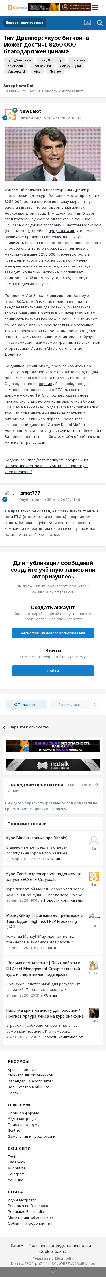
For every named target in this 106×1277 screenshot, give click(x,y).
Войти (53, 671)
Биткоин (52, 858)
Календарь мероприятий (30, 1081)
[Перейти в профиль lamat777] (10, 496)
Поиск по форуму (24, 1124)
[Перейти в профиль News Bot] (10, 114)
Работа (49, 947)
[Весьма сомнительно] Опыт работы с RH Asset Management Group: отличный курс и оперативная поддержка (43, 969)
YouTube (15, 1180)
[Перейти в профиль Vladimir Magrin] (94, 840)
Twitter (14, 1156)
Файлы (14, 1130)
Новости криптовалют (62, 91)
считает (67, 430)
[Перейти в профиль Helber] (94, 918)
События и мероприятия (30, 1223)
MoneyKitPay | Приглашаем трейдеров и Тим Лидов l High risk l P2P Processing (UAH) (44, 921)
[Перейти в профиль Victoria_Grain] (94, 1013)
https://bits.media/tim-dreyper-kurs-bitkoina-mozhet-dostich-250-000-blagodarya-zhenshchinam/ (47, 466)
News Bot (24, 85)
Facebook (16, 1162)
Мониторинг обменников (30, 1075)
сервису (46, 383)
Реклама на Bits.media (28, 1205)
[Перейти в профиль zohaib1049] (93, 965)
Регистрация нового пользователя (53, 633)
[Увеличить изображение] (53, 153)
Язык (16, 1245)
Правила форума (23, 1113)
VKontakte (17, 1168)
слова (83, 395)
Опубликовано (50, 118)
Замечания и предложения (32, 1136)
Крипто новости (22, 1069)
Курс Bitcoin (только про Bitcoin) (37, 838)
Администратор (22, 1200)
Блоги (13, 1093)
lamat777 (29, 493)
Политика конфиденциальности (60, 1245)
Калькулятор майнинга (28, 1087)
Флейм (50, 995)
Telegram (16, 1174)
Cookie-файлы (53, 1251)
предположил (61, 231)
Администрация (22, 1118)
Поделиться (28, 704)
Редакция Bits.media (26, 1211)
